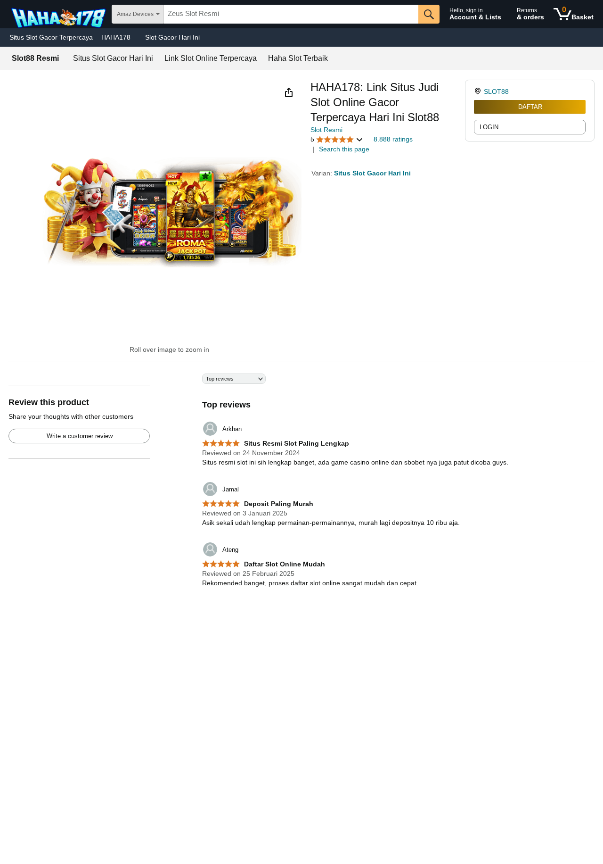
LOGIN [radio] (489, 127)
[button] (289, 92)
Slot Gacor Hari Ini (172, 37)
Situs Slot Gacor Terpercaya (51, 37)
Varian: (322, 173)
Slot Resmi (326, 129)
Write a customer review (80, 436)
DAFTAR (530, 106)
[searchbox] (291, 14)
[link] (479, 91)
